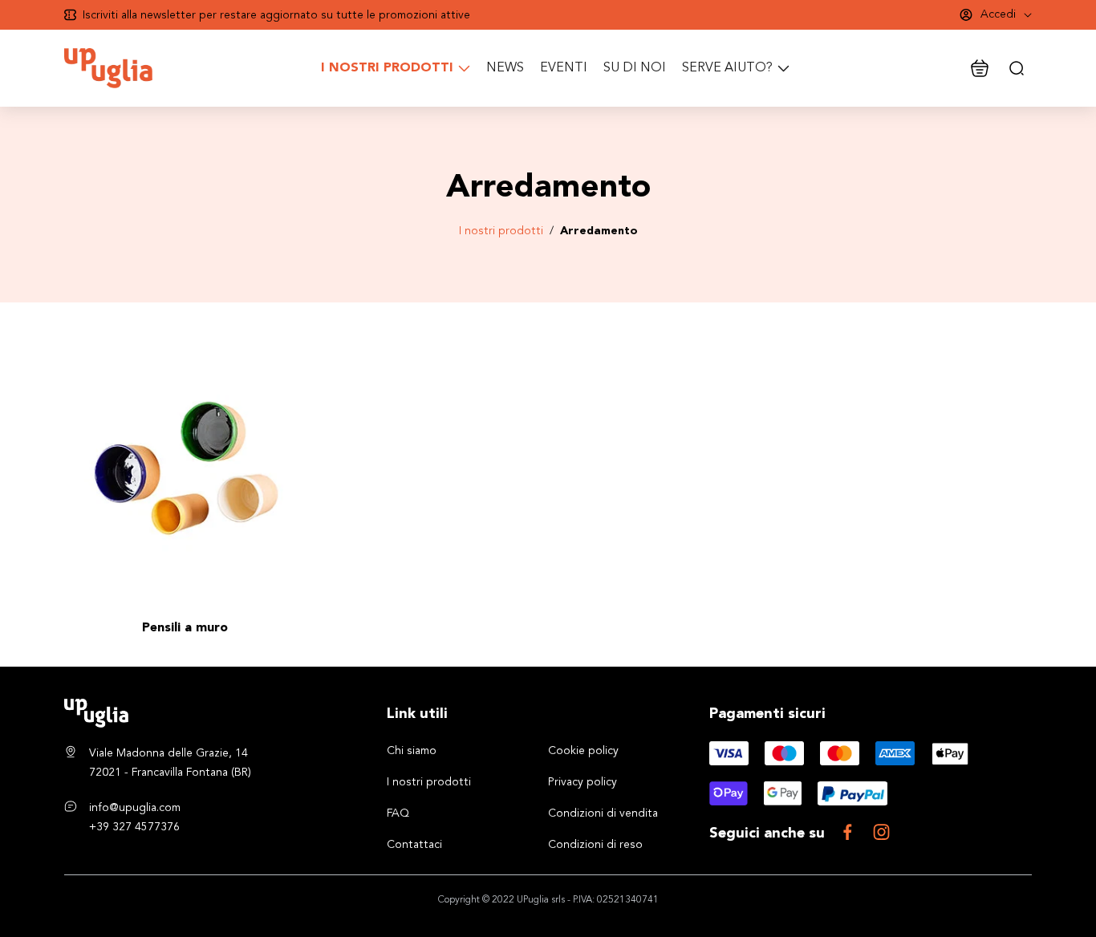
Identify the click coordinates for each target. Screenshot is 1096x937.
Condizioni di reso (595, 844)
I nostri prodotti (501, 231)
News (505, 68)
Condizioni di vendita (603, 813)
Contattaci (414, 844)
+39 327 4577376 (134, 827)
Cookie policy (583, 750)
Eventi (563, 68)
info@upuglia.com (135, 807)
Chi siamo (411, 750)
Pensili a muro (185, 628)
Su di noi (634, 68)
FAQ (398, 813)
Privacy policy (582, 782)
